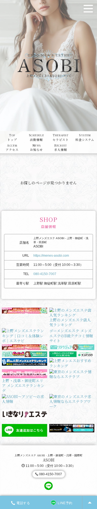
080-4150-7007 (44, 274)
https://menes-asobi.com (51, 255)
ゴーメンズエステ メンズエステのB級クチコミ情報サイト (71, 335)
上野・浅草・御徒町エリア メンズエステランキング (23, 385)
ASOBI (48, 460)
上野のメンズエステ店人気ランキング (70, 322)
